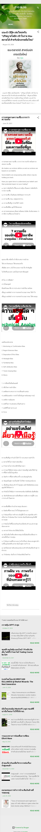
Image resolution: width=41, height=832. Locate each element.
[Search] (38, 8)
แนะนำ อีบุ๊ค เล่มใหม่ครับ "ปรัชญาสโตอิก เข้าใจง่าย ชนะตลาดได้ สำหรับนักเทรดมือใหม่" (18, 36)
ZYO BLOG (20, 7)
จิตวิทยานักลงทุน (12, 605)
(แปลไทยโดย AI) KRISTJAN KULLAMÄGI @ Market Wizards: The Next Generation (17, 681)
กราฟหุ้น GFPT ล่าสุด (10, 625)
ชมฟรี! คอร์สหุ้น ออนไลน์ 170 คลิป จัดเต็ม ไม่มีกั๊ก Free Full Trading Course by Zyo (17, 652)
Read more (34, 643)
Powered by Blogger (22, 828)
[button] (38, 32)
